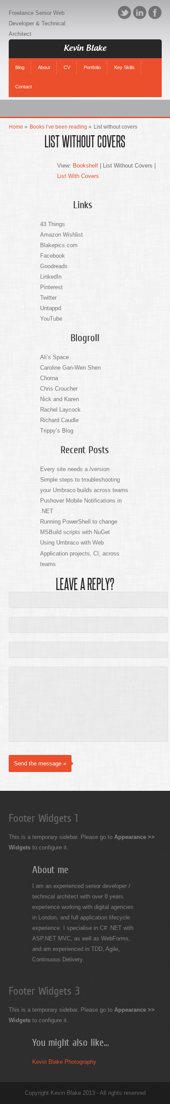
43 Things (52, 224)
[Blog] (20, 60)
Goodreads (54, 266)
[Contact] (24, 80)
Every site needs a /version (74, 469)
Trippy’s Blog (56, 430)
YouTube (51, 318)
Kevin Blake (85, 48)
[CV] (67, 60)
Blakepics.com (59, 245)
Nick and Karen (59, 399)
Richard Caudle (59, 420)
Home (16, 127)
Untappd (50, 308)
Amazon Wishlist (61, 234)
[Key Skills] (124, 60)
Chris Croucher (59, 388)
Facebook (155, 12)
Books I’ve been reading (58, 127)
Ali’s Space (54, 357)
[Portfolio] (92, 60)
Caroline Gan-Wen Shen (70, 367)
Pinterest (51, 287)
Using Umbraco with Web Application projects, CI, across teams (79, 553)
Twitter (124, 12)
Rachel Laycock (60, 409)
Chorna (49, 378)
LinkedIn (139, 12)
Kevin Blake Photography (64, 1062)
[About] (44, 60)
